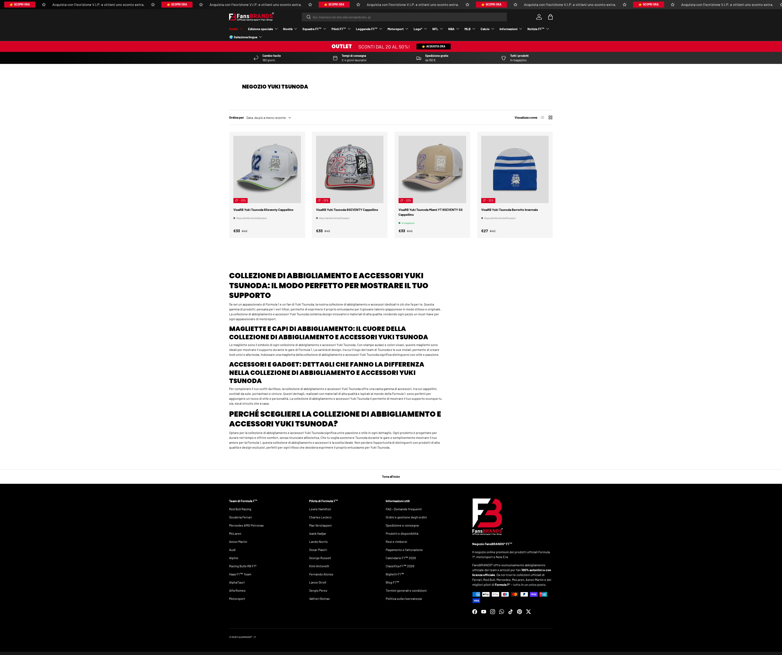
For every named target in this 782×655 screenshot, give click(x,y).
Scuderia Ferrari (240, 517)
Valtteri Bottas (319, 598)
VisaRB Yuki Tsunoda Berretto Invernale (509, 209)
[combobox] (404, 17)
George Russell (320, 558)
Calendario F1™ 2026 (401, 558)
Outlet (233, 29)
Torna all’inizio (391, 476)
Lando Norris (318, 541)
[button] (550, 16)
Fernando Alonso (321, 574)
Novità (287, 29)
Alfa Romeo (237, 590)
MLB (468, 29)
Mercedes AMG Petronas (246, 525)
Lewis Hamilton (320, 509)
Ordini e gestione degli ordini (406, 517)
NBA (451, 29)
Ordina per (236, 117)
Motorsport (396, 29)
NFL (435, 29)
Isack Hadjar (317, 533)
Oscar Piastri (318, 550)
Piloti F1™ (339, 29)
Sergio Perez (318, 590)
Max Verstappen (320, 525)
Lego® (418, 29)
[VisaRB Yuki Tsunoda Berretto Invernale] (515, 169)
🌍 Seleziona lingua (243, 37)
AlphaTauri (237, 582)
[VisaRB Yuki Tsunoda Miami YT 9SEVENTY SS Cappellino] (432, 169)
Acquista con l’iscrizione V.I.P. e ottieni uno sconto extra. (98, 4)
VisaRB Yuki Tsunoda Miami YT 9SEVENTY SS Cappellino (431, 212)
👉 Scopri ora (20, 4)
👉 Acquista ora (433, 46)
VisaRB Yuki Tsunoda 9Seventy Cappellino (263, 209)
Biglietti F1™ (395, 574)
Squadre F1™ (312, 29)
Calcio (485, 29)
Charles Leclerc (320, 517)
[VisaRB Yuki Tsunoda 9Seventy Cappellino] (267, 169)
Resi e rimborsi (396, 541)
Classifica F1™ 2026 (400, 566)
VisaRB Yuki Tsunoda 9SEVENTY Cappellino (347, 209)
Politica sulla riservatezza (404, 598)
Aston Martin (238, 541)
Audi (232, 550)
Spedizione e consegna (402, 525)
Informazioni (508, 29)
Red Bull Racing (240, 509)
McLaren (235, 533)
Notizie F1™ (536, 29)
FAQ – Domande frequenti (404, 509)
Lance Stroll (317, 582)
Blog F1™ (392, 582)
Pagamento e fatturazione (404, 550)
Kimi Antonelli (319, 566)
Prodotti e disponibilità (402, 533)
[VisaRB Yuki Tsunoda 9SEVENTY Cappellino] (350, 169)
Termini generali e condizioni (406, 590)
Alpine (233, 558)
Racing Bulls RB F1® (242, 566)
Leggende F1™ (367, 29)
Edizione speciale (260, 29)
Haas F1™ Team (240, 574)
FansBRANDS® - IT (246, 636)
